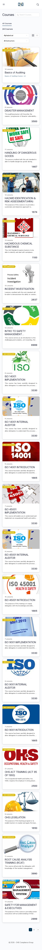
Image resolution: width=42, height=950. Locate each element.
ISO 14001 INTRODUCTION (20, 467)
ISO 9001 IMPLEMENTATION (20, 642)
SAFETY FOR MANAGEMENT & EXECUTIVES (21, 906)
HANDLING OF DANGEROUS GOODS (20, 154)
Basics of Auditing (15, 72)
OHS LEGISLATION (15, 817)
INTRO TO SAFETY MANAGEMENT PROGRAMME (15, 333)
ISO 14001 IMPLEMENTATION (15, 378)
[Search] (37, 4)
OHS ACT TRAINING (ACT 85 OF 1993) (21, 773)
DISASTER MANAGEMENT (19, 110)
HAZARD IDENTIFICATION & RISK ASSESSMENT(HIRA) (20, 200)
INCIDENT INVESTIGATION (19, 288)
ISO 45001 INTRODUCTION (20, 600)
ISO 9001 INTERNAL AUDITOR (16, 686)
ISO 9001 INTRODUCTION (19, 729)
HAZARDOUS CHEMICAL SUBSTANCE (18, 245)
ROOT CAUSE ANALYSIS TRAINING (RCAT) (18, 861)
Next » (38, 929)
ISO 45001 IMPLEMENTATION (15, 511)
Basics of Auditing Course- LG (15, 76)
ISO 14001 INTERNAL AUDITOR (16, 423)
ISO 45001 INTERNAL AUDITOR (17, 556)
